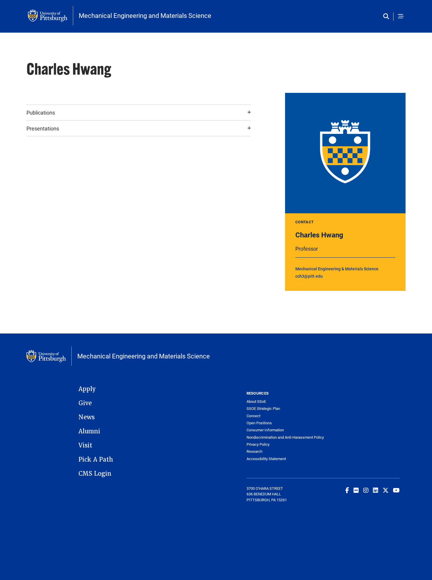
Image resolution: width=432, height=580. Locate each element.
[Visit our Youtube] (396, 490)
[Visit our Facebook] (347, 490)
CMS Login (94, 473)
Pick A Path (95, 459)
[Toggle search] (387, 16)
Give (85, 403)
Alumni (89, 431)
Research (254, 451)
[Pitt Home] (50, 15)
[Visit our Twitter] (386, 490)
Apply (87, 389)
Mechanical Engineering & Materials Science (337, 268)
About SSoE (256, 401)
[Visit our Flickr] (356, 490)
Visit (85, 445)
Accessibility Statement (266, 458)
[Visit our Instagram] (366, 490)
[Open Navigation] (401, 16)
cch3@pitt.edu (309, 276)
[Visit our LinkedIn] (375, 490)
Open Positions (259, 422)
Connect (253, 415)
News (86, 417)
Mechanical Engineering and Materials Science (145, 15)
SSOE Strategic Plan (263, 408)
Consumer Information (265, 430)
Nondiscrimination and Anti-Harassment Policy (285, 437)
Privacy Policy (258, 444)
